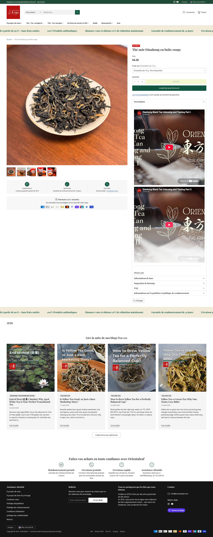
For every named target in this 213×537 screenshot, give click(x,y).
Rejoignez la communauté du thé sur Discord (21, 2)
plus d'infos (41, 1)
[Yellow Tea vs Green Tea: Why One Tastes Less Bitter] (182, 368)
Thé (91, 531)
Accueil (9, 39)
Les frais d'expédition (140, 95)
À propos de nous (14, 491)
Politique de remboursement (18, 507)
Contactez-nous (112, 191)
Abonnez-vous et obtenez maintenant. (34, 30)
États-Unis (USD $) (199, 2)
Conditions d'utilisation (15, 511)
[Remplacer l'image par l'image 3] (31, 171)
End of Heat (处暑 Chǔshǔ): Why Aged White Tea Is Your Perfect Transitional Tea (29, 401)
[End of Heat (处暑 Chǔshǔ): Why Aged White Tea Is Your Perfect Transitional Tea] (31, 368)
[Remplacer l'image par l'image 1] (11, 171)
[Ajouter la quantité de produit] (142, 81)
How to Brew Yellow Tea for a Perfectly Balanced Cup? (130, 400)
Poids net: (143, 66)
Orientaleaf (24, 531)
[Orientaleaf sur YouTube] (177, 2)
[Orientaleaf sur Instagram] (174, 2)
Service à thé (99, 531)
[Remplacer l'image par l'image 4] (41, 171)
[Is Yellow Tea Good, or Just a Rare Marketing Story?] (81, 368)
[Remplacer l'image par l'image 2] (21, 171)
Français (184, 2)
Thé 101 (108, 531)
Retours (10, 519)
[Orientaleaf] (13, 12)
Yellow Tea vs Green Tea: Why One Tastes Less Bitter (179, 400)
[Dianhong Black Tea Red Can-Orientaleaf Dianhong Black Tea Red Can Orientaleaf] (67, 105)
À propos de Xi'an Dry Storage (18, 495)
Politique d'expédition (15, 503)
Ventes (122, 531)
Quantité (135, 77)
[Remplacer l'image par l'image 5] (51, 171)
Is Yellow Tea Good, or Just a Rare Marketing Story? (77, 400)
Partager (139, 300)
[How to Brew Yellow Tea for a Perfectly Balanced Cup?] (132, 368)
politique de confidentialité (17, 515)
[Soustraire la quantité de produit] (134, 81)
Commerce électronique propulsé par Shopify (45, 531)
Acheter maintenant (169, 88)
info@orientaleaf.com (179, 493)
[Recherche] (77, 12)
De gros (115, 531)
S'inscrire (98, 500)
